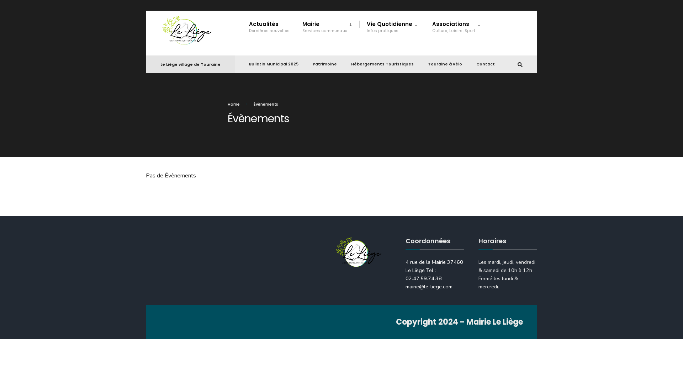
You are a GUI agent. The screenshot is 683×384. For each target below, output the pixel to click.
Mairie (324, 26)
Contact (485, 64)
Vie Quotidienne (389, 26)
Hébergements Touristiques (382, 64)
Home (234, 104)
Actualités (269, 26)
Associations (453, 26)
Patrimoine (325, 64)
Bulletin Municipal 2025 (273, 64)
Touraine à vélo (445, 64)
